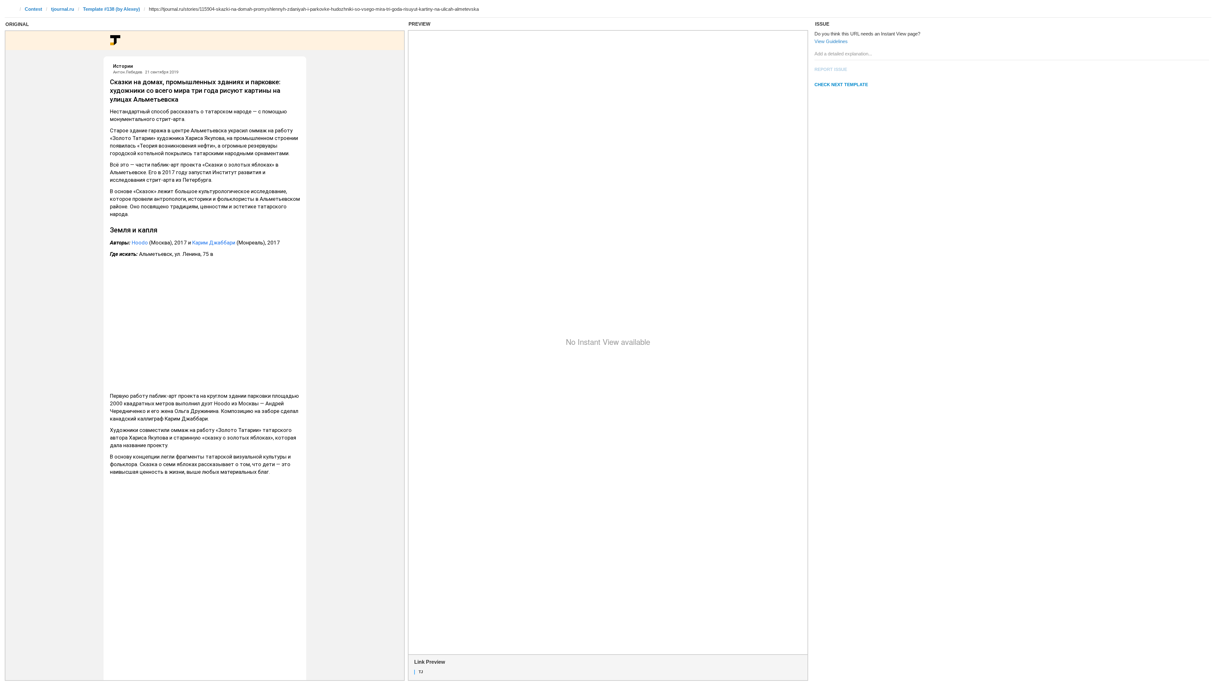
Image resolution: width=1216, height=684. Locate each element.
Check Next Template (841, 84)
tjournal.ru (62, 9)
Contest (33, 9)
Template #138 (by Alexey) (111, 9)
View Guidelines (831, 41)
